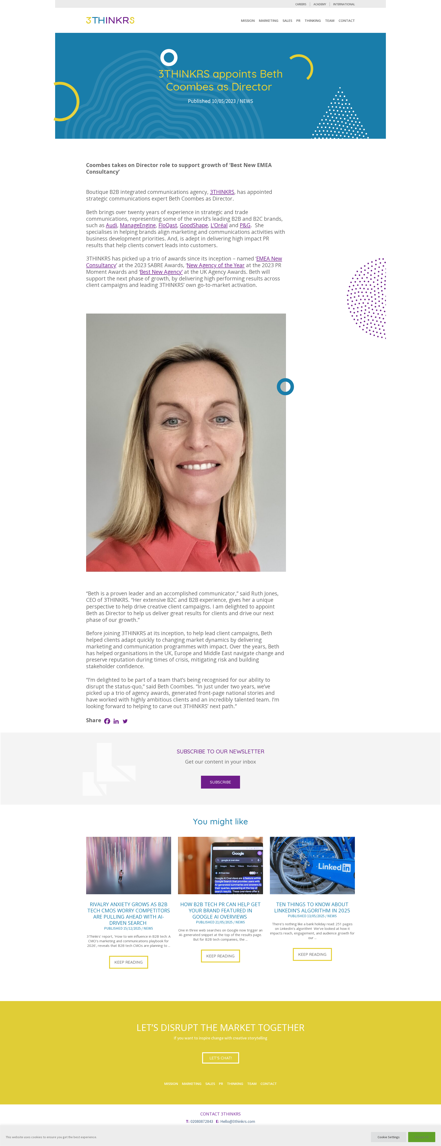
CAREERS (300, 4)
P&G (245, 225)
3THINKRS (222, 191)
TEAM (329, 20)
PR (298, 20)
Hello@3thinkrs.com (237, 1121)
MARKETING (268, 20)
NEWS (246, 101)
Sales (287, 20)
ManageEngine (138, 225)
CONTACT (347, 20)
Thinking (313, 20)
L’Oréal (219, 225)
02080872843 (201, 1121)
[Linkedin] (116, 721)
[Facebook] (107, 721)
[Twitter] (125, 721)
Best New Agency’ (161, 271)
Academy (320, 4)
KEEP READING (128, 962)
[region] (220, 1135)
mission (248, 20)
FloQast (167, 225)
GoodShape (194, 225)
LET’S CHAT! (220, 1057)
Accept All (422, 1137)
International (344, 4)
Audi (111, 225)
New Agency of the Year (216, 265)
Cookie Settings (389, 1137)
